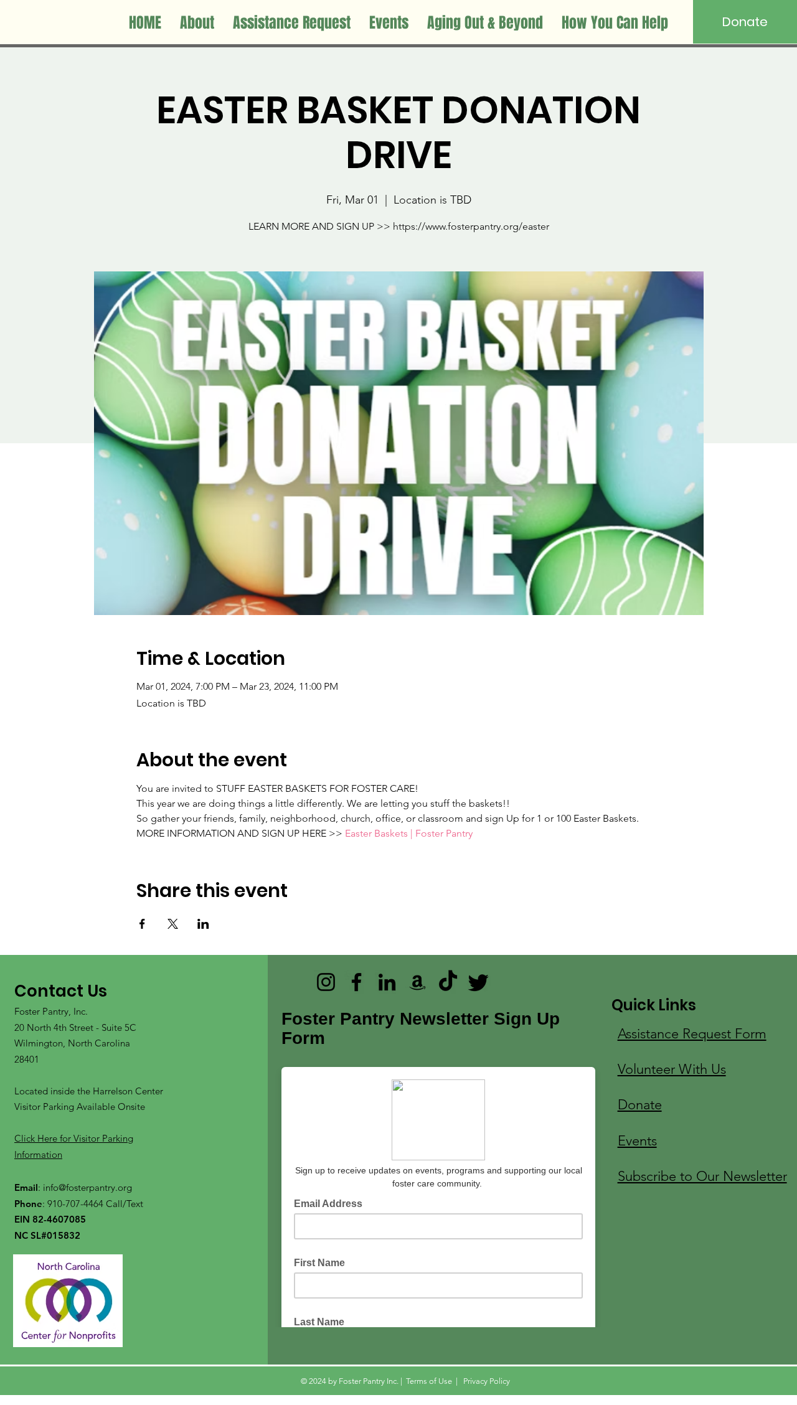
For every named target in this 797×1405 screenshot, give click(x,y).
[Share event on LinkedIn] (203, 924)
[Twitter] (478, 982)
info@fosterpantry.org (87, 1187)
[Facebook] (356, 982)
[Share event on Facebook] (142, 924)
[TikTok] (448, 982)
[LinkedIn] (387, 982)
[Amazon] (417, 982)
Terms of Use (429, 1381)
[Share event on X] (173, 924)
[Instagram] (326, 982)
